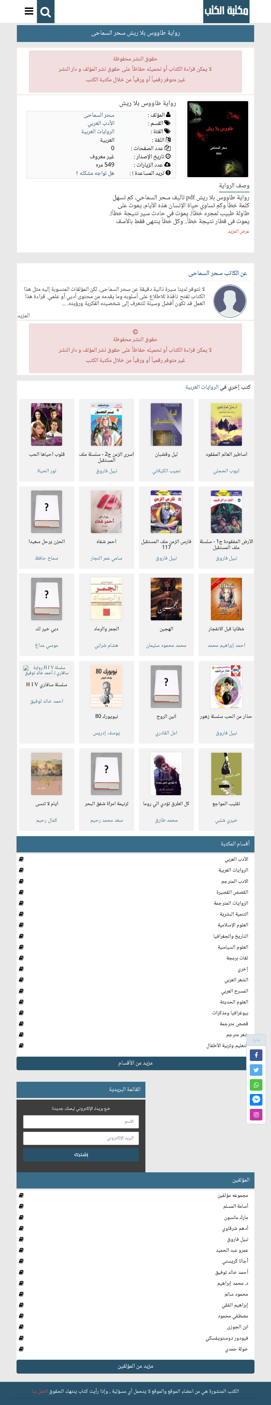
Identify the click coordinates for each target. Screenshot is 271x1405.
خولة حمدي (236, 1349)
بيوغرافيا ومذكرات (230, 1013)
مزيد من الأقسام (135, 1063)
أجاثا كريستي (235, 1261)
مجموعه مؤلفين (232, 1195)
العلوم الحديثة (234, 1002)
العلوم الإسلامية (233, 925)
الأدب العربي (101, 124)
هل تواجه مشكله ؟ (95, 173)
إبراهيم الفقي (235, 1305)
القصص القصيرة (232, 892)
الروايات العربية (97, 132)
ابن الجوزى (237, 1327)
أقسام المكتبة (235, 844)
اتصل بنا (40, 1391)
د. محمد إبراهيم (232, 1283)
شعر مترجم (237, 1035)
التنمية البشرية (234, 914)
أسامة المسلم (235, 1206)
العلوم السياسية (233, 947)
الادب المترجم (234, 881)
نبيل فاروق (237, 1239)
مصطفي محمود (233, 1316)
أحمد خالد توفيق (231, 1272)
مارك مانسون (236, 1217)
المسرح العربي (234, 991)
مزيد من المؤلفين (135, 1366)
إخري (243, 969)
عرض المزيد (239, 231)
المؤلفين (241, 1180)
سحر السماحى (99, 115)
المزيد (23, 316)
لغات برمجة (237, 958)
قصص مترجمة (234, 1024)
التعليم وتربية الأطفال (227, 1045)
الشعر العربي (236, 980)
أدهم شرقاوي (235, 1228)
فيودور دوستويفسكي (227, 1338)
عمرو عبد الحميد (232, 1250)
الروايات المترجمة (231, 903)
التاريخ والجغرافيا (230, 936)
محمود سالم (236, 1294)
